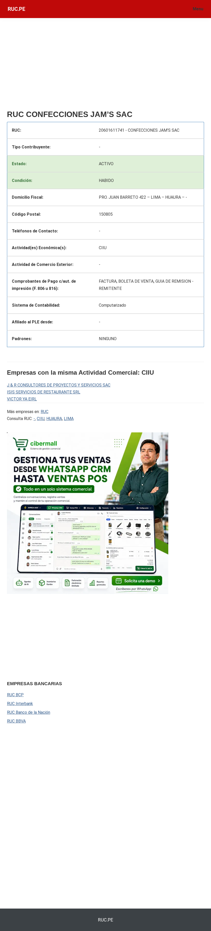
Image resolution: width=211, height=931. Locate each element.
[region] (105, 66)
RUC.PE (16, 9)
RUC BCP (15, 694)
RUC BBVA (16, 721)
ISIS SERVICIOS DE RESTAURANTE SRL (43, 392)
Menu (198, 8)
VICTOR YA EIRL (22, 399)
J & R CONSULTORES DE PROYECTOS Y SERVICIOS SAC (58, 385)
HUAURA (54, 418)
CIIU (41, 418)
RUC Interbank (20, 703)
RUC (44, 411)
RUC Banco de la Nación (28, 712)
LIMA (69, 418)
